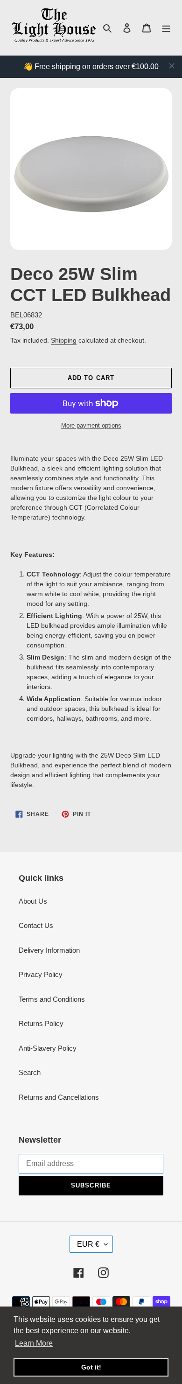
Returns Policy (41, 1023)
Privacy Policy (41, 974)
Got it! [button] (91, 1367)
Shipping (64, 340)
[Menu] (166, 28)
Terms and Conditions (52, 999)
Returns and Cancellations (59, 1097)
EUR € (88, 1244)
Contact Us (36, 925)
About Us (33, 901)
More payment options (91, 425)
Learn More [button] (34, 1343)
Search (30, 1072)
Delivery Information (49, 950)
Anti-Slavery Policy (48, 1048)
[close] (171, 65)
